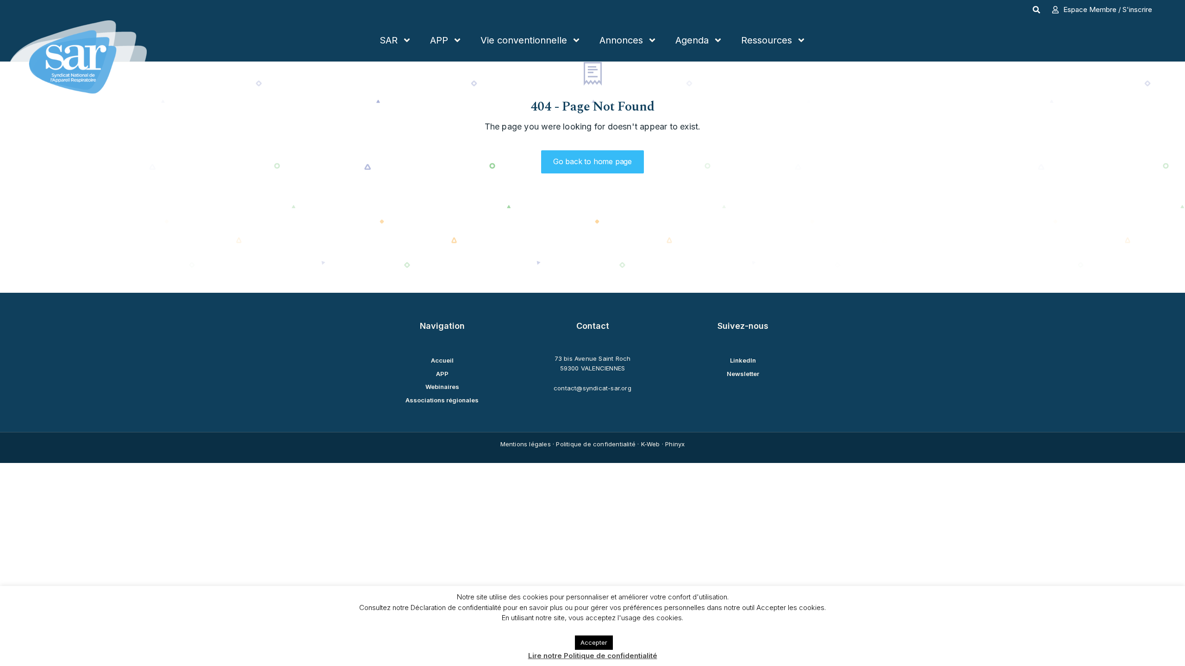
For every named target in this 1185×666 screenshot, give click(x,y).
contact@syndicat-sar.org (592, 388)
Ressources (766, 40)
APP (439, 40)
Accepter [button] (593, 642)
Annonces (621, 40)
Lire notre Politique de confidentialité (592, 655)
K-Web (650, 444)
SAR (389, 40)
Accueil (442, 360)
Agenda (692, 40)
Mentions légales (525, 444)
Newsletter (743, 373)
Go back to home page (592, 161)
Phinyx (675, 444)
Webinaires (442, 386)
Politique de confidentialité (596, 444)
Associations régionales (442, 400)
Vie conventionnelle (523, 40)
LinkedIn (743, 360)
